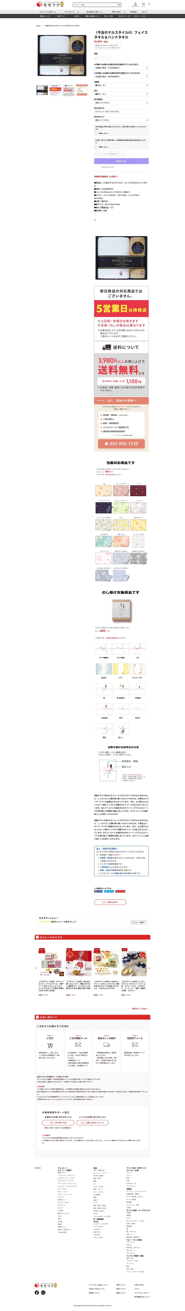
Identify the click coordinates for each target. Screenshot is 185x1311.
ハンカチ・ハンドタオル (101, 1224)
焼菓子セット (62, 1173)
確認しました (103, 133)
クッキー (38, 1168)
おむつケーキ (130, 1250)
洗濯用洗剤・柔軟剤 (132, 1194)
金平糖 (60, 1221)
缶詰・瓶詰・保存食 (99, 1205)
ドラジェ (60, 1197)
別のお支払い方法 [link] (107, 167)
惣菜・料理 (96, 1178)
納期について (121, 1293)
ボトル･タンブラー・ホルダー (135, 1221)
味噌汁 (95, 1200)
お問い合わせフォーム (95, 1122)
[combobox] (97, 5)
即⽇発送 (134, 12)
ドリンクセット (131, 1186)
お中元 (77, 16)
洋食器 (128, 1213)
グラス (128, 1218)
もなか (60, 1216)
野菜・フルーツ (98, 1189)
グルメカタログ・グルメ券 (101, 1216)
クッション (129, 1264)
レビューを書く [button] (138, 922)
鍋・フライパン (131, 1232)
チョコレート (63, 1168)
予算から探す (116, 12)
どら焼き (60, 1211)
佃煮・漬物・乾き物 (99, 1208)
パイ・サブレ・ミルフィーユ (67, 1183)
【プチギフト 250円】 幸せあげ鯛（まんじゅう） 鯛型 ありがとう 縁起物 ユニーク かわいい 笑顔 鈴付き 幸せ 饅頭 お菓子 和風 (78, 984)
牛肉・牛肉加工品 (99, 1170)
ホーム (38, 26)
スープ (95, 1203)
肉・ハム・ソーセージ (100, 1173)
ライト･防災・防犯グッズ (136, 1168)
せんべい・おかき (63, 1202)
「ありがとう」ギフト (124, 16)
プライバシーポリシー (142, 1293)
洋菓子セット (62, 1200)
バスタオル (96, 1229)
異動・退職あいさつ (92, 16)
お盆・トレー (130, 1234)
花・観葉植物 (98, 1219)
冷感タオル (96, 1232)
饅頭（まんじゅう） (64, 1213)
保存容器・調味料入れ (133, 1237)
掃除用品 (129, 1202)
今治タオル (96, 1235)
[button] (36, 16)
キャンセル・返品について (98, 1285)
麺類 (94, 1181)
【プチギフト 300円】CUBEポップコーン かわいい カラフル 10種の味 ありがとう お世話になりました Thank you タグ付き (106, 984)
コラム (136, 1289)
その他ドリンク (131, 1183)
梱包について (121, 1289)
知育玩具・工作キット (133, 1248)
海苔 (94, 1197)
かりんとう (61, 1205)
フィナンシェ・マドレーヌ (66, 1175)
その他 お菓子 (62, 1232)
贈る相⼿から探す (93, 12)
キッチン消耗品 (131, 1199)
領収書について (94, 1293)
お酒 (127, 1181)
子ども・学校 (108, 16)
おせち (95, 1214)
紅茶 (127, 1178)
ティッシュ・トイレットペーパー (136, 1191)
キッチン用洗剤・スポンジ (134, 1197)
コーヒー (129, 1175)
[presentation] (36, 968)
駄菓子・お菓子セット (65, 1230)
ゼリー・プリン (63, 1192)
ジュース (129, 1173)
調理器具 (129, 1226)
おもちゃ (129, 1245)
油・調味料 (96, 1195)
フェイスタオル (98, 1226)
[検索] (119, 5)
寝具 (127, 1266)
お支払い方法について (97, 1289)
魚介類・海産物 (98, 1176)
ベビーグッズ (130, 1242)
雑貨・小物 (129, 1258)
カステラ (60, 1208)
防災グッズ (61, 16)
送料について (121, 1285)
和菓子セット (62, 1227)
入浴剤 (128, 1208)
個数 (96, 53)
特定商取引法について (142, 1297)
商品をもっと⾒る (139, 1008)
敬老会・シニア (45, 16)
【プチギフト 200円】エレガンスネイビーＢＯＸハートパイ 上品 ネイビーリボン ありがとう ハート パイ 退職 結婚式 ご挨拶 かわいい (134, 986)
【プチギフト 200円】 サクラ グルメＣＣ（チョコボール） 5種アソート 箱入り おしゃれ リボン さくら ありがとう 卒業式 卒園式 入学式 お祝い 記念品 (51, 986)
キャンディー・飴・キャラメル (67, 1186)
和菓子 (60, 1224)
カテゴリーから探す (46, 12)
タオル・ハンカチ (140, 16)
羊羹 (59, 1219)
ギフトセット (130, 1253)
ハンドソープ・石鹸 (132, 1205)
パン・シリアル (98, 1192)
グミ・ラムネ (62, 1189)
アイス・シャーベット (65, 1194)
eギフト (144, 12)
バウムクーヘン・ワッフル (66, 1178)
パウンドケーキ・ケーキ (65, 1181)
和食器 (128, 1215)
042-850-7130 (60, 1122)
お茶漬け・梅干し (99, 1211)
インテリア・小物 (132, 1261)
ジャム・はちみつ (98, 1186)
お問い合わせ (112, 902)
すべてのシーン (70, 12)
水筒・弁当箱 (130, 1223)
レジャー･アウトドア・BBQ (135, 1272)
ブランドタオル (98, 1237)
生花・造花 (129, 1269)
